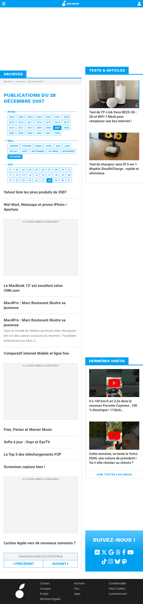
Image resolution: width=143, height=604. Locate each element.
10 (69, 169)
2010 (30, 127)
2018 (20, 122)
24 (30, 180)
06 (43, 169)
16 (43, 175)
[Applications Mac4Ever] (97, 552)
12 (17, 175)
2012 (11, 127)
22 (17, 180)
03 (23, 169)
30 (62, 180)
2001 (48, 133)
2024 (30, 117)
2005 (11, 133)
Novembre (68, 151)
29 (56, 180)
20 (69, 175)
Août (25, 151)
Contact (45, 583)
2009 (39, 127)
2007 (57, 127)
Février (26, 146)
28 (49, 180)
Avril (49, 146)
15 (36, 175)
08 (56, 169)
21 (10, 180)
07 (49, 169)
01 (10, 169)
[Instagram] (110, 561)
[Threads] (118, 552)
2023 (39, 117)
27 (43, 180)
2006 (66, 127)
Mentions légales (50, 599)
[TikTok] (104, 561)
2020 (66, 117)
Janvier (13, 146)
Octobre (53, 151)
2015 (48, 122)
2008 (48, 127)
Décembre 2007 (36, 81)
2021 (57, 117)
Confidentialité (117, 583)
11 (10, 175)
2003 (30, 133)
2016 (39, 122)
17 (49, 175)
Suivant (59, 564)
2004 (20, 133)
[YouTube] (130, 552)
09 (62, 169)
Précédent (24, 564)
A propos (45, 588)
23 (23, 180)
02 (17, 169)
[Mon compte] (139, 4)
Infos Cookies (117, 588)
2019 (11, 122)
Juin (66, 146)
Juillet (13, 151)
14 (30, 175)
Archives (21, 81)
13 (23, 175)
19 (62, 175)
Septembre (38, 151)
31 (69, 180)
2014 (57, 122)
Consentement (118, 593)
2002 (39, 133)
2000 (57, 133)
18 (56, 175)
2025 (20, 117)
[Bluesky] (117, 561)
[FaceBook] (124, 552)
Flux (76, 588)
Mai (58, 146)
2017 (30, 122)
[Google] (111, 552)
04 (30, 169)
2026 (11, 117)
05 (36, 169)
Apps (77, 593)
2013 (66, 122)
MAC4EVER (72, 3)
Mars (38, 146)
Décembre (15, 156)
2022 (48, 117)
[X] (104, 552)
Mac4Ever (9, 81)
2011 (20, 127)
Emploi (44, 593)
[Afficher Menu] (3, 4)
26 (36, 180)
